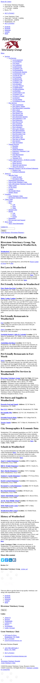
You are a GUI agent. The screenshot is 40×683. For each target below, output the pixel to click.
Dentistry (15, 148)
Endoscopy (15, 153)
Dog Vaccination (17, 142)
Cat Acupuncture (17, 60)
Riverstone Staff (17, 179)
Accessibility (9, 626)
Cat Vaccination (17, 99)
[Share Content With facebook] (14, 560)
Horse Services (17, 163)
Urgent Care (16, 156)
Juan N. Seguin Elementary (10, 461)
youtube (7, 32)
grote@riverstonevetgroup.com (13, 640)
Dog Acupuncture (17, 104)
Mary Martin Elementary (9, 471)
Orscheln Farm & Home (9, 417)
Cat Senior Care (17, 94)
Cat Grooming (16, 77)
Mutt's (3, 360)
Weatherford (5, 251)
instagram (8, 30)
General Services (14, 144)
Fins (2, 323)
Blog (10, 203)
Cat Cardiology (17, 65)
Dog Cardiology (17, 111)
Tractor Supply (6, 422)
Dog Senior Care (17, 137)
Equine (14, 216)
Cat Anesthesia (17, 61)
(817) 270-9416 (9, 23)
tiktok (6, 33)
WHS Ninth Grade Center (9, 506)
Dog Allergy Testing (18, 106)
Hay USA (4, 409)
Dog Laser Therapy (18, 129)
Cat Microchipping (18, 89)
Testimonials (8, 621)
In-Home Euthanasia (18, 172)
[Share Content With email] (6, 560)
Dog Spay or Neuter (18, 139)
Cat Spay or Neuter (18, 96)
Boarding (15, 146)
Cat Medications (17, 87)
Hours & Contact (6, 1)
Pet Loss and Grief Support (17, 220)
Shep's (3, 329)
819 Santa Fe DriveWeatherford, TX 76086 (12, 636)
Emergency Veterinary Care (20, 151)
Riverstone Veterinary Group (10, 378)
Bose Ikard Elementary (8, 491)
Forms (10, 201)
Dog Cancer (16, 110)
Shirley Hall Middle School (9, 496)
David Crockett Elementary (10, 481)
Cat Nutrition (16, 91)
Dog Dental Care (17, 113)
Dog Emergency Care (19, 118)
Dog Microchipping (18, 130)
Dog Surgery (16, 141)
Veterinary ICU (17, 158)
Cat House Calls (17, 80)
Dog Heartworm (17, 125)
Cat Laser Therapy (18, 86)
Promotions (12, 218)
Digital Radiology (17, 149)
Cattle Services (17, 161)
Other (14, 208)
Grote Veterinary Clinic (16, 196)
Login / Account (10, 628)
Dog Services (13, 103)
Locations (8, 194)
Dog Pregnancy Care (18, 132)
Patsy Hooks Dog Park (8, 288)
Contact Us (4, 227)
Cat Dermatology (17, 70)
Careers (11, 189)
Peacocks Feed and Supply (9, 404)
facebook (7, 26)
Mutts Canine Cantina (8, 298)
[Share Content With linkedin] (10, 560)
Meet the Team (13, 175)
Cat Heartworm (17, 79)
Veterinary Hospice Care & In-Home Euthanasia (23, 168)
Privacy (7, 624)
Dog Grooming (17, 123)
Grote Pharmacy (6, 232)
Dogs (14, 206)
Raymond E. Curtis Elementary (11, 486)
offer (11, 263)
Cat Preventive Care (18, 92)
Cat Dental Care (17, 68)
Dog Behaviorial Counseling (21, 108)
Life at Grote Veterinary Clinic (18, 182)
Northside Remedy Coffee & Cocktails (13, 334)
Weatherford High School (9, 511)
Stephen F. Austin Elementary (10, 476)
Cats (13, 204)
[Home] (12, 51)
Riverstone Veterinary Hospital (18, 197)
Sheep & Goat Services (19, 165)
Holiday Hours (13, 192)
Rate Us (4, 610)
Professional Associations (16, 180)
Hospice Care (16, 170)
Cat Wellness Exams (18, 101)
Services (7, 56)
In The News (13, 187)
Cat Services (12, 58)
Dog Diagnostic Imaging (20, 117)
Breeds (11, 211)
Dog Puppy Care (17, 135)
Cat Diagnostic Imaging (19, 72)
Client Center (9, 199)
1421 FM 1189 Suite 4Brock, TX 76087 (11, 648)
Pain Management (17, 154)
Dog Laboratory (17, 127)
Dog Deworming (17, 115)
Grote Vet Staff (17, 177)
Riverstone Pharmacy (17, 232)
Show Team (8, 222)
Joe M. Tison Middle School (10, 501)
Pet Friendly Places (14, 191)
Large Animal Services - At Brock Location (22, 160)
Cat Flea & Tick (17, 75)
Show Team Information (16, 223)
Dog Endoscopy (17, 120)
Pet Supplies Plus (6, 412)
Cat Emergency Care (18, 73)
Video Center (13, 185)
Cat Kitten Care (17, 82)
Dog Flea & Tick (17, 122)
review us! (24, 569)
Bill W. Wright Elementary (9, 466)
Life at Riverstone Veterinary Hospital (20, 184)
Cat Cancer (15, 63)
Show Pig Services (18, 166)
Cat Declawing (17, 67)
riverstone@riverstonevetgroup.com (16, 656)
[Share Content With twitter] (2, 560)
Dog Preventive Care (18, 134)
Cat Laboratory (17, 84)
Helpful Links (13, 210)
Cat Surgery (16, 98)
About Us (8, 173)
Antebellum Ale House (8, 343)
